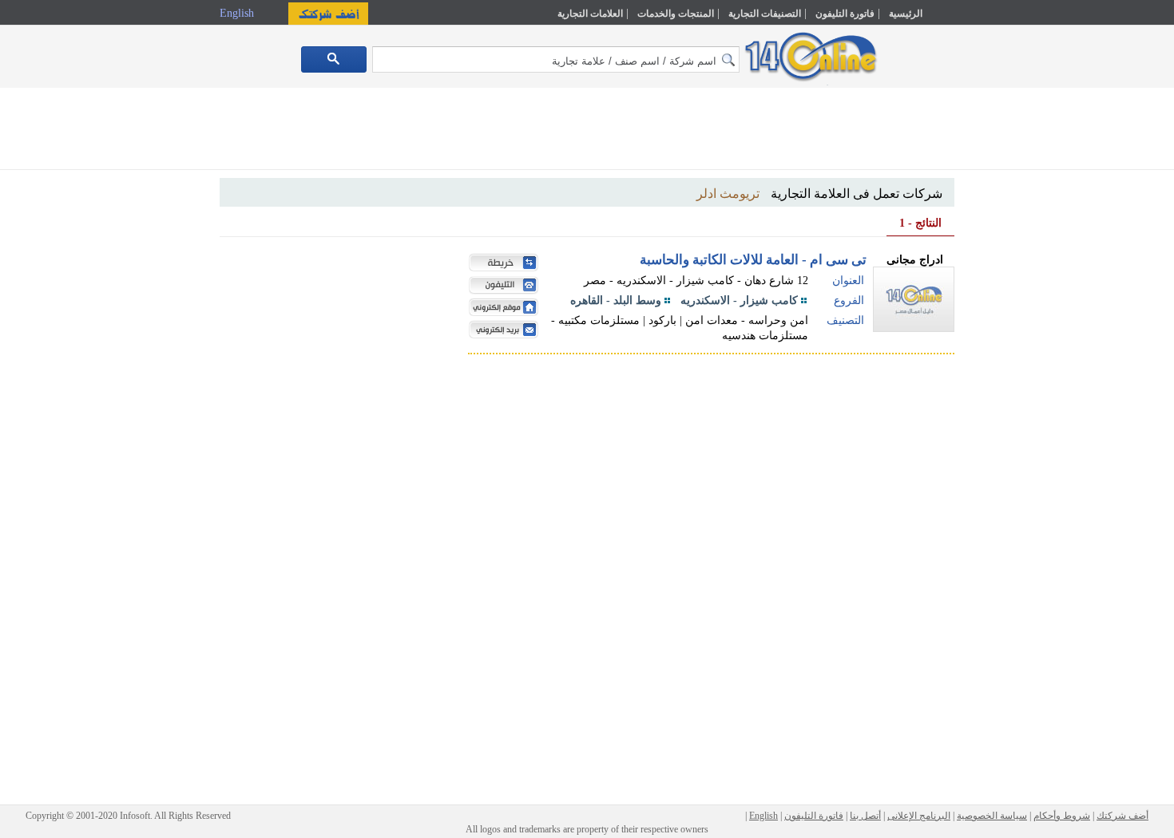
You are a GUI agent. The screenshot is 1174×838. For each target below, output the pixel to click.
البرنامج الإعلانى (918, 815)
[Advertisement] (1024, 340)
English (238, 13)
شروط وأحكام (1061, 815)
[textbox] (556, 59)
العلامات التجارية (590, 13)
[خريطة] (500, 264)
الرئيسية (905, 13)
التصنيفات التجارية (764, 13)
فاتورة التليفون (845, 13)
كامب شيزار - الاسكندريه (739, 300)
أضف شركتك (1122, 815)
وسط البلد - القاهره (615, 300)
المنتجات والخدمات (675, 13)
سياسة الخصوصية (992, 815)
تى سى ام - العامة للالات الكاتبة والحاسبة (753, 259)
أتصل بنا (865, 815)
